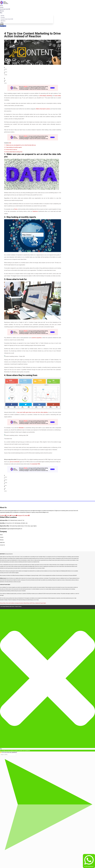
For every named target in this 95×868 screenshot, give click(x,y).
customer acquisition (36, 337)
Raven (15, 209)
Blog (1, 12)
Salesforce (35, 211)
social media (57, 95)
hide (10, 143)
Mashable (21, 427)
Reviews (2, 11)
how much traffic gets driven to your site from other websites (32, 412)
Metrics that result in (43, 109)
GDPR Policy (32, 603)
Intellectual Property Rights (40, 603)
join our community (15, 461)
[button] (32, 68)
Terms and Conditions (10, 603)
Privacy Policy (2, 603)
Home (1, 5)
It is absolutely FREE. (35, 464)
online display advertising (45, 95)
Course (1, 7)
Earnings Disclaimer (19, 603)
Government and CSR (5, 9)
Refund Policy (26, 603)
